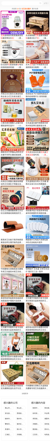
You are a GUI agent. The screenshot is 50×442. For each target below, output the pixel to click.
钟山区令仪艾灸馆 (23, 408)
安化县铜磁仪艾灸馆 (12, 413)
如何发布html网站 (39, 413)
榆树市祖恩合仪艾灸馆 (13, 418)
